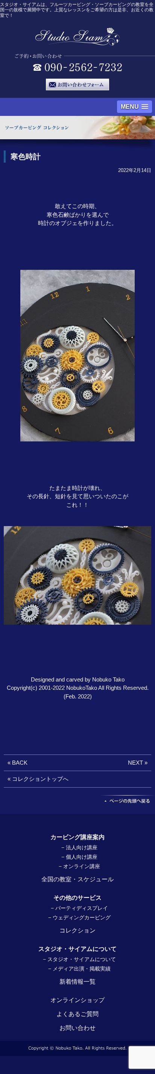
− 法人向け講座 (79, 847)
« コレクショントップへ (38, 779)
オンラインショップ (77, 1000)
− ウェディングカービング (79, 917)
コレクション (77, 930)
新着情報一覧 (77, 981)
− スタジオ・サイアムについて (79, 959)
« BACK (17, 762)
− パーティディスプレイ (79, 908)
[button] (134, 106)
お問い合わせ (77, 1028)
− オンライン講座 (79, 866)
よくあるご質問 (77, 1014)
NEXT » (137, 762)
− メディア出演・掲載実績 (79, 969)
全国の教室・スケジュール (77, 879)
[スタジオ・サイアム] (77, 42)
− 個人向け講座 (79, 857)
